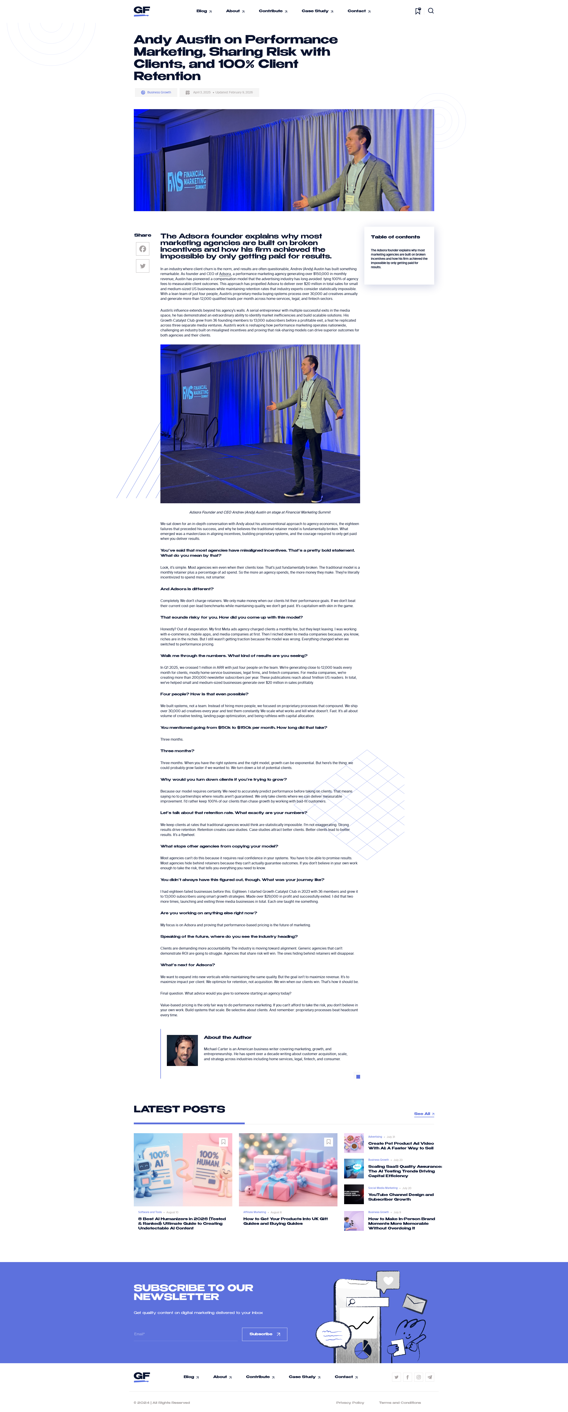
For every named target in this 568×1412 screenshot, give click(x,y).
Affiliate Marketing (254, 1212)
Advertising (375, 1136)
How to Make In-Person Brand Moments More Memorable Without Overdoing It (401, 1223)
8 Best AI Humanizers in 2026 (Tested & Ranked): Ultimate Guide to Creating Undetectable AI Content (182, 1223)
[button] (273, 1230)
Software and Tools (150, 1212)
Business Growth (159, 92)
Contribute (271, 11)
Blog (202, 11)
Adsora (225, 274)
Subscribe (261, 1334)
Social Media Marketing (383, 1188)
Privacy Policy (350, 1402)
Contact (357, 11)
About (233, 11)
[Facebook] (142, 249)
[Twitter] (142, 266)
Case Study (315, 11)
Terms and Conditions (400, 1402)
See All (422, 1114)
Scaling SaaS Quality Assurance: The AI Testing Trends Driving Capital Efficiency (405, 1171)
